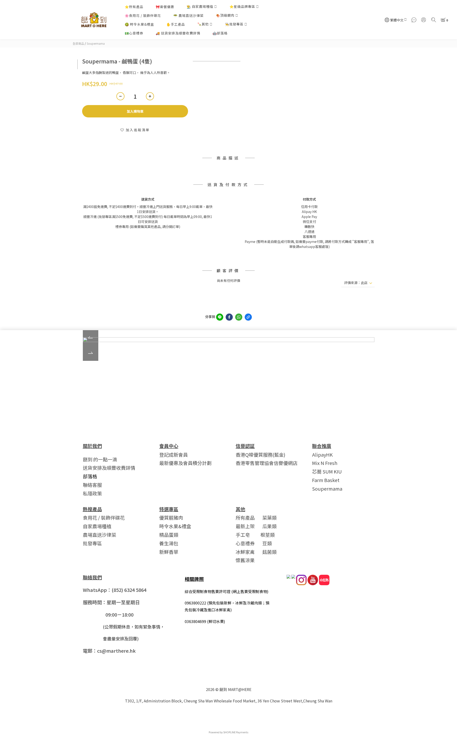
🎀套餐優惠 (165, 6)
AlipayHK (322, 454)
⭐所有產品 (134, 6)
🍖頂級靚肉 (225, 15)
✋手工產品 (175, 24)
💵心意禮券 (134, 33)
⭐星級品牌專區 (242, 6)
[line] (219, 317)
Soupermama (96, 43)
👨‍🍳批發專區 (234, 24)
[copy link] (248, 317)
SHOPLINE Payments (235, 732)
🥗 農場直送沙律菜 (188, 15)
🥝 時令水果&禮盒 (139, 24)
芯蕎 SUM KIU (327, 471)
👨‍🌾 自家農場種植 (200, 6)
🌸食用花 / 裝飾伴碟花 (143, 15)
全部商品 (78, 43)
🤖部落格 (220, 33)
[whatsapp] (238, 317)
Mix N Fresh (324, 462)
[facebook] (229, 317)
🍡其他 (203, 24)
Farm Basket (325, 480)
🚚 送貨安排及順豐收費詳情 (178, 33)
